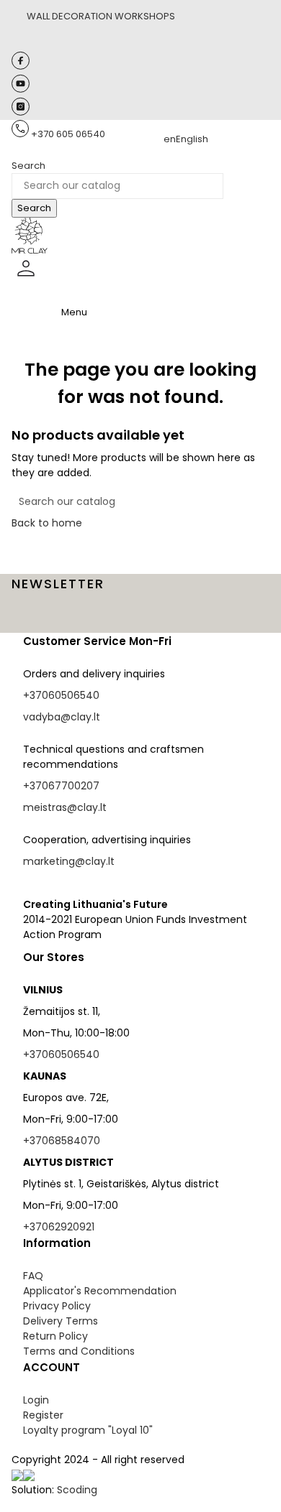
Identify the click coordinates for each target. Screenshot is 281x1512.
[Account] (26, 280)
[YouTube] (21, 89)
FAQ (33, 1275)
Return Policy (55, 1336)
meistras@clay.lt (65, 807)
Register (43, 1415)
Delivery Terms (60, 1321)
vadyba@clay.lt (61, 717)
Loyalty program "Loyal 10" (88, 1430)
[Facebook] (21, 66)
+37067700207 (61, 786)
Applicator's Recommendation (100, 1291)
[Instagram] (21, 112)
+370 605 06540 (68, 134)
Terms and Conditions (79, 1351)
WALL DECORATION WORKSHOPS (101, 16)
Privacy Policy (57, 1306)
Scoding (77, 1490)
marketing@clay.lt (69, 861)
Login (36, 1400)
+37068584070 (61, 1140)
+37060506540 (61, 695)
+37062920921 (58, 1227)
